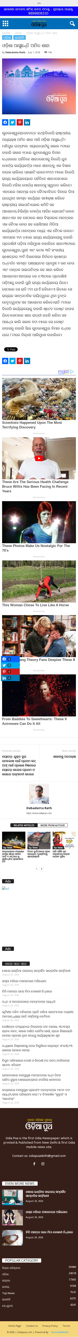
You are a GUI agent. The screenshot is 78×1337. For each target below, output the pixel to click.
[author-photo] (39, 794)
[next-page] (42, 868)
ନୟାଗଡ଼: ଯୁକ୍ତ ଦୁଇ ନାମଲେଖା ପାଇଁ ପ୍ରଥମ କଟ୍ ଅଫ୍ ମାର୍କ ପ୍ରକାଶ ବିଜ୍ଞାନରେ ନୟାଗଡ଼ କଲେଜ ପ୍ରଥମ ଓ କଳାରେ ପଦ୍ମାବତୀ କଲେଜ (19, 765)
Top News (7, 847)
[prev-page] (37, 868)
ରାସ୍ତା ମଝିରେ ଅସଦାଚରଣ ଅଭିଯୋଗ (24, 981)
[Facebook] (35, 1164)
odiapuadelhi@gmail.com (47, 1155)
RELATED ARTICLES (24, 825)
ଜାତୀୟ (5, 1287)
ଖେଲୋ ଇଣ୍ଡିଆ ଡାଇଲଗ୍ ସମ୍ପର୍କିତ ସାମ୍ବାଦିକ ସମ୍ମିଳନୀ (36, 970)
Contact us (32, 1325)
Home (6, 33)
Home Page (14, 1325)
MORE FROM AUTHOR (53, 825)
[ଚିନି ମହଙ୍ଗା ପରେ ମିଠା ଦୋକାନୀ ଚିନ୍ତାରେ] (12, 1238)
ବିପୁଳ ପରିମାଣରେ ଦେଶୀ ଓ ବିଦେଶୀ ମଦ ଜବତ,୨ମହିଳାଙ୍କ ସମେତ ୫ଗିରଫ (36, 1062)
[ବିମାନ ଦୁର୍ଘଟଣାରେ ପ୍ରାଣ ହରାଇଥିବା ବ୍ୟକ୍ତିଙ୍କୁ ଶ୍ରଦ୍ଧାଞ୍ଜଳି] (39, 840)
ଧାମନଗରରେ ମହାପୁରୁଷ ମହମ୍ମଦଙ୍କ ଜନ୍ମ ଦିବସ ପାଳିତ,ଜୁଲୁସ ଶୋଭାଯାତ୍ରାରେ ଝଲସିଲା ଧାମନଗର (31, 1077)
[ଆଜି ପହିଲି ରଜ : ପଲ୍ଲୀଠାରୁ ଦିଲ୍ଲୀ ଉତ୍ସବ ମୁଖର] (64, 840)
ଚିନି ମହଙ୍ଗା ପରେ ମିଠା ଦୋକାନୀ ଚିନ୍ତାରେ (27, 991)
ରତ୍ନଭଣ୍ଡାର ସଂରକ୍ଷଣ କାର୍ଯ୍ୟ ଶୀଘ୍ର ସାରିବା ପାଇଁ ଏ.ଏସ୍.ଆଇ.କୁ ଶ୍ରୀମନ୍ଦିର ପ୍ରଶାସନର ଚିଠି (13, 856)
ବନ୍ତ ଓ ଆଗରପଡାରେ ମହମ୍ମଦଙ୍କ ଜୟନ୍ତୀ (28, 1001)
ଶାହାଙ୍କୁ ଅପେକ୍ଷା (64, 756)
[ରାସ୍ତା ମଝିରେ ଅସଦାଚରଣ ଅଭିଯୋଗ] (12, 1218)
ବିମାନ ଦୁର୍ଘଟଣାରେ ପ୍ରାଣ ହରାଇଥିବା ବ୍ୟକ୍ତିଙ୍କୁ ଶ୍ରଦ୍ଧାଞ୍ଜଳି (38, 854)
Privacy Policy (50, 1325)
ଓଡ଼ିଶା (18, 33)
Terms (66, 1325)
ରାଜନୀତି (19, 37)
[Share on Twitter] (12, 122)
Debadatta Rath (15, 52)
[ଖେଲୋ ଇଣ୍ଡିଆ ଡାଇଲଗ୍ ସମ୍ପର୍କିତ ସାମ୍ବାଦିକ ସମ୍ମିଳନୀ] (12, 1197)
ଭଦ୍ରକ (6, 1280)
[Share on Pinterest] (20, 122)
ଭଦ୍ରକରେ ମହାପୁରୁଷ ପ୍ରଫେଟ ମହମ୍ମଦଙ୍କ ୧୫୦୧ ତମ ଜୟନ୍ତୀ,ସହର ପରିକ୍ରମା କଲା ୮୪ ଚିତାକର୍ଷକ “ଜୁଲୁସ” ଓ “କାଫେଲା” (36, 1094)
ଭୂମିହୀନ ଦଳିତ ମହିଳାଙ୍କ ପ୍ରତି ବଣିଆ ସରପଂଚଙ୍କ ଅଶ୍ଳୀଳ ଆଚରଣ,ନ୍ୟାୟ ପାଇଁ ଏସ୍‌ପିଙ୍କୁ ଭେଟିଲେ (38, 1014)
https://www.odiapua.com (39, 813)
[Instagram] (43, 1164)
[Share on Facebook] (5, 122)
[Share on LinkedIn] (27, 122)
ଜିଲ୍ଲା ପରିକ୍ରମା (11, 1268)
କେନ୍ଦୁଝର (7, 1306)
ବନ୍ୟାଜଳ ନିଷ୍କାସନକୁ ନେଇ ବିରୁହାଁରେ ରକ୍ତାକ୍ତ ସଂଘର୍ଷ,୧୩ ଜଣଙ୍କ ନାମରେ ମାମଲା (37, 1048)
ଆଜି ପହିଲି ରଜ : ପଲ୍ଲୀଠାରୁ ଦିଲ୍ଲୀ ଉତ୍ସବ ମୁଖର (61, 854)
